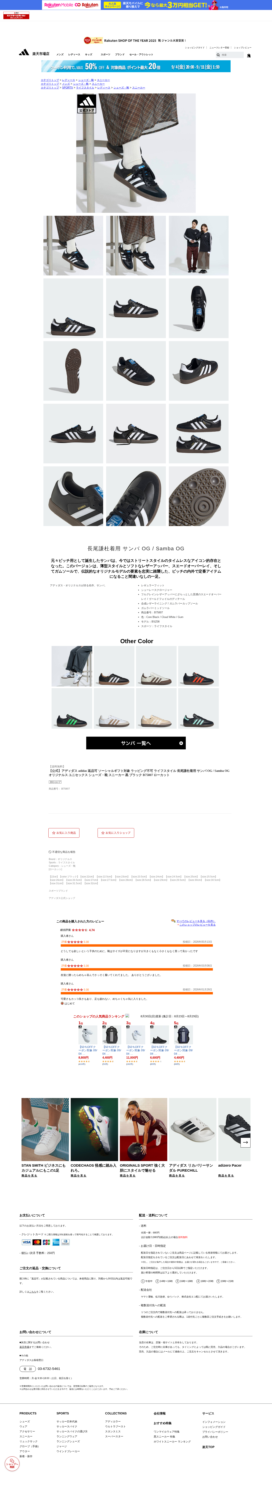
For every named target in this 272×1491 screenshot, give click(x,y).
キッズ (88, 54)
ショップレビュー (242, 47)
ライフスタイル (85, 87)
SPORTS (67, 87)
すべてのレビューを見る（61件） (196, 921)
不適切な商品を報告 (63, 851)
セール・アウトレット (141, 54)
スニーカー (103, 80)
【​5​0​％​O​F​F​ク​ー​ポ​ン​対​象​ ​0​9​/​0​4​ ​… (87, 1050)
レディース (74, 54)
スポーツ (105, 54)
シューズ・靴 (86, 80)
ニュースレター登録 (219, 47)
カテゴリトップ (50, 80)
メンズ (60, 54)
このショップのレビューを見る (197, 924)
